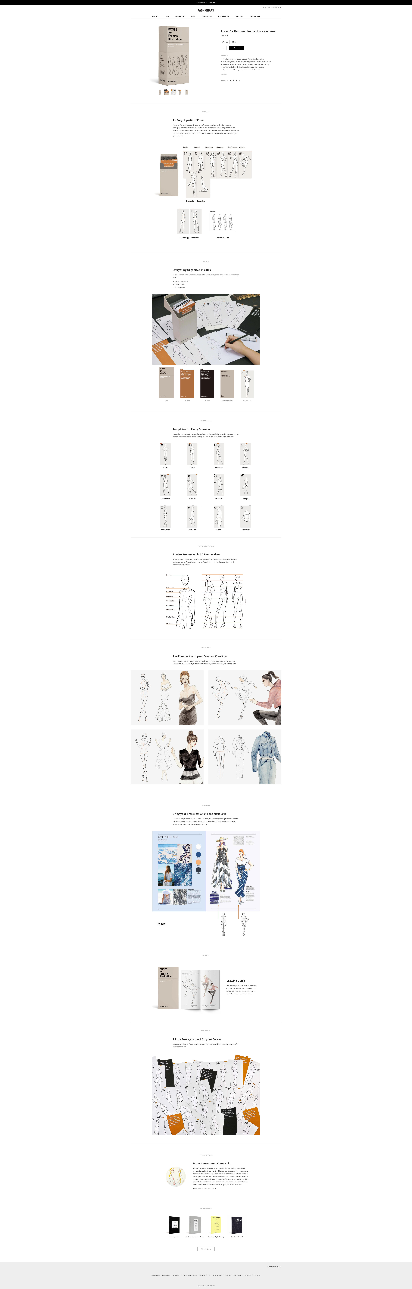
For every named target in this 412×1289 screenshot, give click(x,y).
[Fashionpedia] (174, 1225)
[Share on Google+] (237, 80)
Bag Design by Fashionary (216, 1237)
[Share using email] (240, 80)
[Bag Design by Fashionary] (216, 1225)
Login (265, 7)
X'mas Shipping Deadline (189, 1275)
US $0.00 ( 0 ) (275, 7)
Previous (149, 884)
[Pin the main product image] (234, 80)
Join (269, 7)
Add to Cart (236, 48)
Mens (234, 42)
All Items (155, 16)
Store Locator (238, 1275)
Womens (225, 42)
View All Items (206, 1249)
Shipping (202, 1275)
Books (167, 16)
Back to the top (273, 1266)
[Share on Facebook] (228, 80)
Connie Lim (243, 991)
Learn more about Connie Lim (203, 1189)
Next (263, 884)
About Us (248, 1275)
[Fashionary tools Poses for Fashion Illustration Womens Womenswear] (174, 55)
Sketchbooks (180, 16)
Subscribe (176, 1275)
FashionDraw (155, 1275)
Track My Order (254, 16)
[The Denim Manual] (237, 1225)
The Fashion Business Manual (195, 1237)
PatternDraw (166, 1275)
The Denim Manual (237, 1237)
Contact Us (257, 1275)
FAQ (209, 1275)
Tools (193, 16)
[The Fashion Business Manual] (195, 1225)
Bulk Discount (207, 16)
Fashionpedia (174, 1237)
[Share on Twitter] (231, 80)
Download (239, 16)
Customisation (223, 16)
